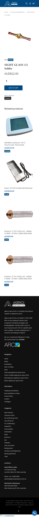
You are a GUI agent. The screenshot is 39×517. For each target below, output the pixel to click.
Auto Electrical (8, 421)
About (6, 361)
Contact (6, 399)
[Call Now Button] (34, 513)
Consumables (8, 429)
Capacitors (7, 426)
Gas (5, 440)
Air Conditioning (9, 423)
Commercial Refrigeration (17, 12)
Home (6, 12)
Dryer (6, 434)
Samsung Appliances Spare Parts (14, 372)
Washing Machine (10, 454)
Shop (6, 370)
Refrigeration (8, 448)
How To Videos (9, 367)
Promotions (8, 364)
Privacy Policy (8, 396)
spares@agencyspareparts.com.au (15, 479)
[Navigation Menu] (34, 3)
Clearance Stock (9, 415)
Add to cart (13, 88)
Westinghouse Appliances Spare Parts (16, 378)
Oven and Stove (9, 445)
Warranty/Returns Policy (12, 393)
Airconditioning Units (11, 418)
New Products (8, 412)
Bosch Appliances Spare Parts (13, 381)
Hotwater (7, 443)
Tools (6, 456)
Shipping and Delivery (11, 391)
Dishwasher (8, 432)
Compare (7, 98)
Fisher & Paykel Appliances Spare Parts (16, 375)
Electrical (7, 437)
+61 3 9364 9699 (14, 476)
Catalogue (7, 401)
